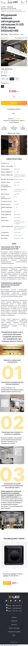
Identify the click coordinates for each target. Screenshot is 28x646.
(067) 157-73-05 (17, 611)
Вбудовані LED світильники (8, 8)
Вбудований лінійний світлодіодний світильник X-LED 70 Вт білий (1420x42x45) (13, 10)
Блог (14, 635)
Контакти (14, 624)
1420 (12, 79)
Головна (3, 6)
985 (7, 79)
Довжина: (5, 75)
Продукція (10, 6)
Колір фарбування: (8, 69)
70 (2, 86)
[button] (13, 568)
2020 (17, 79)
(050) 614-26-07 (17, 608)
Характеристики (14, 34)
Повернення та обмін (14, 631)
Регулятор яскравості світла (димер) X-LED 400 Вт (13, 575)
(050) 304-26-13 (17, 605)
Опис (21, 34)
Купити (14, 103)
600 (3, 79)
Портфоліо (14, 621)
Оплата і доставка (14, 628)
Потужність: (6, 83)
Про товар (4, 34)
